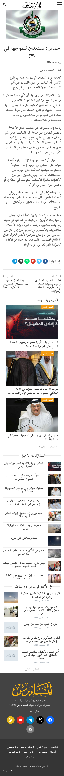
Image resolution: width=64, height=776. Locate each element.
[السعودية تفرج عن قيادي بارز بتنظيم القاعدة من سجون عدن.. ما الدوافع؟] (11, 611)
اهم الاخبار (42, 747)
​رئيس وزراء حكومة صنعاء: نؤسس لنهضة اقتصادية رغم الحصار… (24, 564)
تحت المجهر (14, 751)
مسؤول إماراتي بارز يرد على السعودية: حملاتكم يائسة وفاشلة (33, 437)
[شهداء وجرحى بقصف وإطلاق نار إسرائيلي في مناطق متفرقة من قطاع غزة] (54, 504)
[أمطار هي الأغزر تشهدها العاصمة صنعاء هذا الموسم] (54, 553)
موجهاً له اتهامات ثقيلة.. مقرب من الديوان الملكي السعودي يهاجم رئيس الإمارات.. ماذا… (33, 391)
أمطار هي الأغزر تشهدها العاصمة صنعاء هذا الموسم (24, 552)
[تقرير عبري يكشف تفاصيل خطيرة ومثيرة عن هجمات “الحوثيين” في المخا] (11, 597)
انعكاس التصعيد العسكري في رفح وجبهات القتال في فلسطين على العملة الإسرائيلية (48, 286)
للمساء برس (22, 705)
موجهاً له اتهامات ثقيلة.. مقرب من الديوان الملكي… (23, 477)
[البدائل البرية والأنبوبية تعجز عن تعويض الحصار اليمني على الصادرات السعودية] (32, 322)
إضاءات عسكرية (32, 756)
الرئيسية (54, 747)
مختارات (43, 751)
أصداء (53, 751)
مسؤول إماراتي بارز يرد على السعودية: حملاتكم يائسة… (24, 489)
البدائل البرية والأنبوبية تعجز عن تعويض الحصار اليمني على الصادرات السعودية (33, 344)
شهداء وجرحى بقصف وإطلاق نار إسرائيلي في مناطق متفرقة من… (23, 502)
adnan (12, 771)
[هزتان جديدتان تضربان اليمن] (11, 627)
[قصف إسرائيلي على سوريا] (54, 541)
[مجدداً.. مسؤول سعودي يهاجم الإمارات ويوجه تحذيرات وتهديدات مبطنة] (54, 578)
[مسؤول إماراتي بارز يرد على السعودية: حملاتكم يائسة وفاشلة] (32, 415)
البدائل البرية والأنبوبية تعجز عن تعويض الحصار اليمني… (24, 464)
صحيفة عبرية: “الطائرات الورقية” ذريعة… (24, 527)
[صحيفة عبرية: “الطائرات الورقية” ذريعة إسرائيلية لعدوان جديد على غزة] (54, 529)
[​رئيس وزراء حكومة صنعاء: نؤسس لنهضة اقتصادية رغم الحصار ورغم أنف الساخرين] (54, 566)
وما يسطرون (12, 747)
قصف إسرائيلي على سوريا (24, 538)
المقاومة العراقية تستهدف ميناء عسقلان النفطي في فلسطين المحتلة (15, 284)
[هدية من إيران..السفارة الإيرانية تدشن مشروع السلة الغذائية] (54, 516)
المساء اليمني (47, 307)
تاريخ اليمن (28, 751)
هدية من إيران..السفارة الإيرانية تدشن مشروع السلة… (24, 514)
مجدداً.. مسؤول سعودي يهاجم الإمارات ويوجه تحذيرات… (24, 577)
